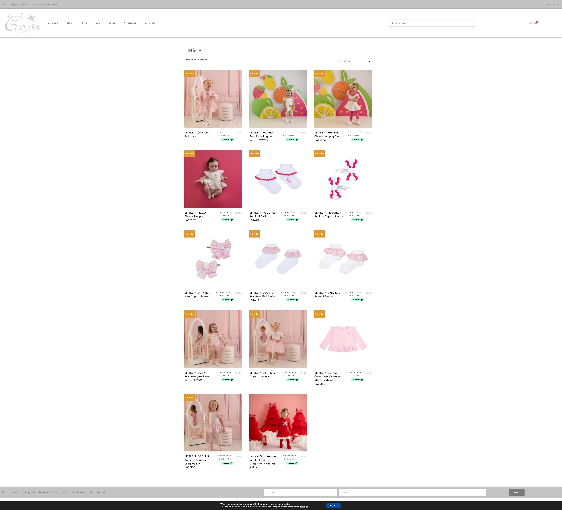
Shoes (112, 23)
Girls (98, 23)
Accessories (130, 23)
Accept (333, 505)
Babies (70, 23)
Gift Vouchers (152, 23)
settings (304, 506)
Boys (84, 23)
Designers (53, 23)
